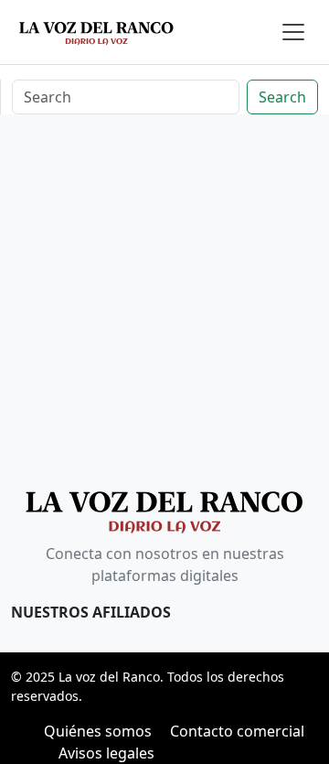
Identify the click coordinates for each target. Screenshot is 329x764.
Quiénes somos (98, 731)
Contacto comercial (237, 731)
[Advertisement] (164, 303)
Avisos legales (106, 753)
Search (282, 97)
